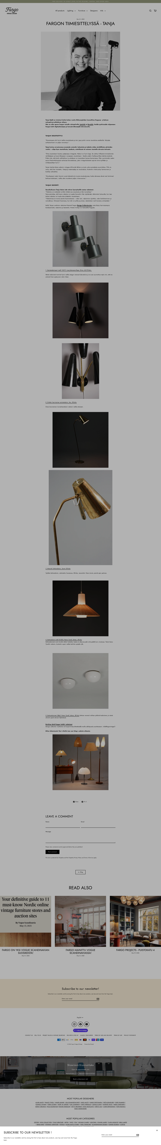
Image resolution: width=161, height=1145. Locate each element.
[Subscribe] (137, 1135)
